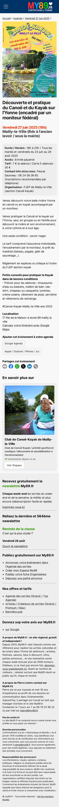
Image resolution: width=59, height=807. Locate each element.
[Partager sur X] (23, 366)
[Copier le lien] (35, 366)
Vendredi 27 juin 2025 (37, 18)
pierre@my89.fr (29, 710)
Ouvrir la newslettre (15, 546)
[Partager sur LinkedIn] (29, 366)
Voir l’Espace (14, 465)
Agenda (17, 18)
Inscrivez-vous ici (13, 507)
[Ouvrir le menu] (5, 6)
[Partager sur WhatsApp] (17, 366)
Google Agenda (14, 343)
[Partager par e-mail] (4, 366)
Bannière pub (13, 611)
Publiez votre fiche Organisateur (26, 574)
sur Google (12, 629)
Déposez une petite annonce (23, 578)
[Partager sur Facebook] (11, 366)
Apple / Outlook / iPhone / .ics (22, 351)
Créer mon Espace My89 (21, 570)
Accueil (6, 18)
